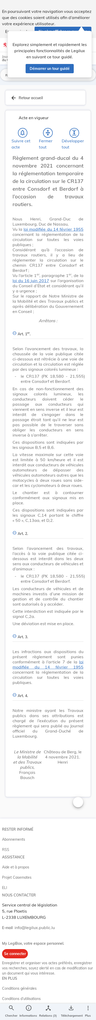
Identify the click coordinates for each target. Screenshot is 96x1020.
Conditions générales (19, 988)
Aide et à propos (15, 867)
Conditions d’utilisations (21, 998)
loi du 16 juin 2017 (31, 280)
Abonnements (13, 839)
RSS (5, 849)
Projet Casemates (16, 877)
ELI (4, 887)
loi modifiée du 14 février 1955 (53, 229)
